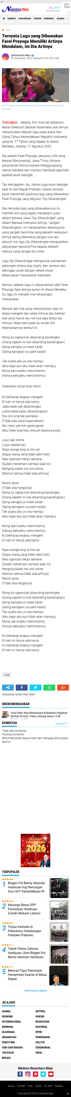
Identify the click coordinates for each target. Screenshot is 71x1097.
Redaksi (59, 1086)
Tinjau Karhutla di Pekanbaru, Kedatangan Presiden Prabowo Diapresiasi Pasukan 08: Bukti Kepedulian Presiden (26, 935)
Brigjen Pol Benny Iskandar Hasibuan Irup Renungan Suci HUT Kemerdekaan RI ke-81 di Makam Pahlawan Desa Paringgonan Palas (26, 891)
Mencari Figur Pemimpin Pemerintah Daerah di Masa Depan (27, 975)
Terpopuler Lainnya (35, 991)
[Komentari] (63, 688)
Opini (39, 1032)
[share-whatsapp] (49, 688)
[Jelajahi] (66, 5)
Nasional (42, 1026)
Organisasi (24, 18)
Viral (8, 30)
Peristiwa (8, 1042)
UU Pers (48, 1086)
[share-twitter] (35, 688)
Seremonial (43, 1047)
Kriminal (49, 18)
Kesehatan (42, 1021)
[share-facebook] (22, 688)
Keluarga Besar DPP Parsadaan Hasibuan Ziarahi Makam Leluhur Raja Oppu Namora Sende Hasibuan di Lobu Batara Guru (26, 915)
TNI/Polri (8, 1052)
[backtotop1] (68, 1093)
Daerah (11, 18)
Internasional (11, 1021)
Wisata (6, 1057)
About (11, 1086)
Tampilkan (61, 723)
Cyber (38, 1086)
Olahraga (8, 1032)
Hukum (37, 18)
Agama (60, 18)
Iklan (30, 1086)
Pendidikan (43, 1037)
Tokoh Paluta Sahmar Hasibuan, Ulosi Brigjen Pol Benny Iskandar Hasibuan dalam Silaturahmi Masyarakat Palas (26, 957)
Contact (21, 1086)
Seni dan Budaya (12, 1047)
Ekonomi (7, 1016)
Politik (40, 1042)
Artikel (40, 1011)
